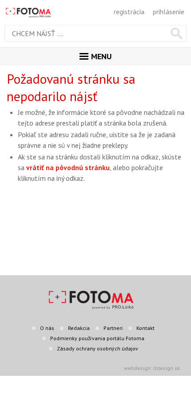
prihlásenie (168, 11)
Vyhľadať (177, 33)
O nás (47, 328)
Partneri (113, 328)
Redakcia (79, 328)
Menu (101, 56)
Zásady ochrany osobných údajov (97, 348)
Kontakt (145, 328)
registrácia (129, 11)
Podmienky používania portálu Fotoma (97, 338)
